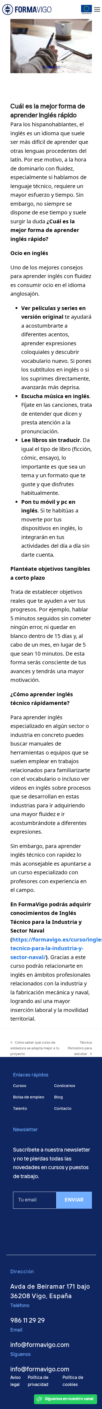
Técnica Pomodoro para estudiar (80, 1048)
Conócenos (64, 1086)
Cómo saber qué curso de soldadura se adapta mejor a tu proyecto (34, 1048)
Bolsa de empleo (28, 1097)
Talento (20, 1109)
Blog (58, 1097)
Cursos (19, 1086)
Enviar (74, 1200)
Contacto (63, 1109)
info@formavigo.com (39, 1345)
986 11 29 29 (27, 1321)
